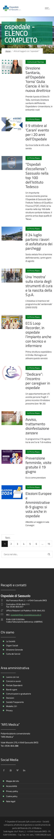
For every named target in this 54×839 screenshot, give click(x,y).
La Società (10, 641)
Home (7, 51)
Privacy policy (12, 791)
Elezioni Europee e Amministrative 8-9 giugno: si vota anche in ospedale (39, 505)
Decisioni (10, 697)
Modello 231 (11, 706)
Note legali (10, 801)
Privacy (9, 710)
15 (49, 544)
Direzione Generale (14, 649)
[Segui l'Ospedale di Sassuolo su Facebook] (4, 770)
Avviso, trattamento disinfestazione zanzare (37, 426)
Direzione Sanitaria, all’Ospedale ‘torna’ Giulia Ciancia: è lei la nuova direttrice (38, 79)
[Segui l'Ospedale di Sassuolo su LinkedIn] (24, 770)
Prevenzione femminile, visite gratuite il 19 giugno (38, 464)
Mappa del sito (12, 781)
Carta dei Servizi (13, 653)
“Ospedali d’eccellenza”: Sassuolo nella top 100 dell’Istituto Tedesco (37, 175)
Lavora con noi (12, 676)
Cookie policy (11, 796)
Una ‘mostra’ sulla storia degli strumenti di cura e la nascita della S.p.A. (39, 286)
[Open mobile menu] (48, 8)
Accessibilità (11, 786)
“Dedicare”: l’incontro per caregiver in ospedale (38, 380)
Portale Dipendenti (14, 685)
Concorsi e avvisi (13, 681)
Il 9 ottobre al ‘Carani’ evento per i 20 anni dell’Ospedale (37, 132)
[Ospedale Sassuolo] (12, 8)
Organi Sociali (12, 645)
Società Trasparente (15, 702)
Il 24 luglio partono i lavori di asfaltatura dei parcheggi (39, 241)
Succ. (7, 537)
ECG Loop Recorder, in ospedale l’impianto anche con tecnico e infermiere (38, 334)
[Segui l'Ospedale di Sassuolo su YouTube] (11, 770)
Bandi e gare (11, 689)
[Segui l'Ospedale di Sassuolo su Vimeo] (17, 770)
